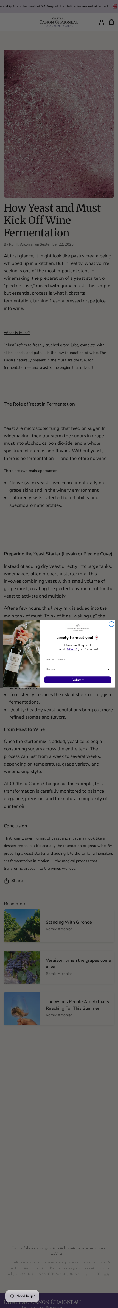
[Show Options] (108, 669)
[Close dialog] (111, 624)
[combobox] (76, 669)
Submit (78, 680)
